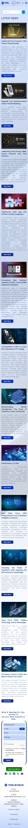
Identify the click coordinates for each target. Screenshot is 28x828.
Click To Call (13, 769)
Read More (8, 76)
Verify (22, 728)
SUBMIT (8, 760)
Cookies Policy (14, 819)
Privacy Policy (14, 814)
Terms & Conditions (14, 809)
